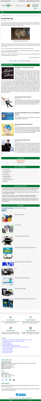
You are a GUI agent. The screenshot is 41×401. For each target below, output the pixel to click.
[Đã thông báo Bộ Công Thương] (20, 395)
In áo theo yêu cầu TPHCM (8, 179)
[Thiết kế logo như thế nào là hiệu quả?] (7, 240)
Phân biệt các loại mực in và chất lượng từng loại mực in (25, 247)
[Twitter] (6, 380)
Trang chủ (4, 15)
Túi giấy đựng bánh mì (7, 176)
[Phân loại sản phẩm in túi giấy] (7, 292)
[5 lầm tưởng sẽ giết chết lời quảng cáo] (7, 102)
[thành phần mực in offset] (7, 218)
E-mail (13, 60)
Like (21, 60)
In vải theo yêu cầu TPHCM (7, 351)
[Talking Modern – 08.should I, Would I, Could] (7, 73)
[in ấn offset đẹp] (7, 229)
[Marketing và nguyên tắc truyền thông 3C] (7, 130)
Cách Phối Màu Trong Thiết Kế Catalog (22, 277)
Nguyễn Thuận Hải (4, 385)
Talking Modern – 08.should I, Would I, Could (24, 67)
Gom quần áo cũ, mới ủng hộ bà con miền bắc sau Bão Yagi (13, 341)
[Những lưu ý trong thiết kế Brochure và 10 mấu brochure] (7, 303)
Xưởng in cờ (5, 181)
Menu (2, 12)
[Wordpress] (10, 380)
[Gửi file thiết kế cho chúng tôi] (7, 209)
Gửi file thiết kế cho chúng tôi (20, 208)
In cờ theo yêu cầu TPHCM (7, 348)
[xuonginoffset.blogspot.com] (13, 380)
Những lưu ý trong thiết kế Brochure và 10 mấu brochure (25, 298)
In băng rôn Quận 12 (6, 178)
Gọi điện (10, 400)
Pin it (30, 60)
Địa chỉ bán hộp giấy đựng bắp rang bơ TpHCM (11, 345)
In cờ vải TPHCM (6, 169)
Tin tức (8, 15)
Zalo (30, 400)
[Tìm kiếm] (28, 5)
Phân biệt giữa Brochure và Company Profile (23, 261)
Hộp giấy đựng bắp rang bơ (7, 344)
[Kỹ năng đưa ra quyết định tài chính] (7, 145)
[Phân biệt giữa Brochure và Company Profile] (7, 263)
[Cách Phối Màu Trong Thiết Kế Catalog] (7, 281)
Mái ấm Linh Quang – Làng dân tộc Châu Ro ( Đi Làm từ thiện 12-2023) (15, 346)
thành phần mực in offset (19, 214)
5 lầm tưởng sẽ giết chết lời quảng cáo (23, 97)
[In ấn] (7, 272)
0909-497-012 (22, 1)
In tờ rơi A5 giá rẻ (6, 174)
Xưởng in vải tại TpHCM (6, 352)
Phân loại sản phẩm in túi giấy (20, 288)
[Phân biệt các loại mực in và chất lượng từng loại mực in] (7, 253)
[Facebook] (2, 380)
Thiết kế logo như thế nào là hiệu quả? (22, 236)
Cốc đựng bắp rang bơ (6, 342)
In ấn (16, 268)
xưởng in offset (6, 195)
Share (25, 60)
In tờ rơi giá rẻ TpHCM (7, 171)
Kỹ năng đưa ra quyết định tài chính (22, 140)
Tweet (17, 60)
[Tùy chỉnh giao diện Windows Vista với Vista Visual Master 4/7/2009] (7, 116)
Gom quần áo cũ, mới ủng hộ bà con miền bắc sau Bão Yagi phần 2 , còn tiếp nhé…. (17, 339)
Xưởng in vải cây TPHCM (7, 349)
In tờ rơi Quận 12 (6, 172)
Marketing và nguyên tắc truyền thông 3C (24, 124)
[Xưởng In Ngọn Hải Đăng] (7, 5)
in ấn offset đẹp (18, 224)
